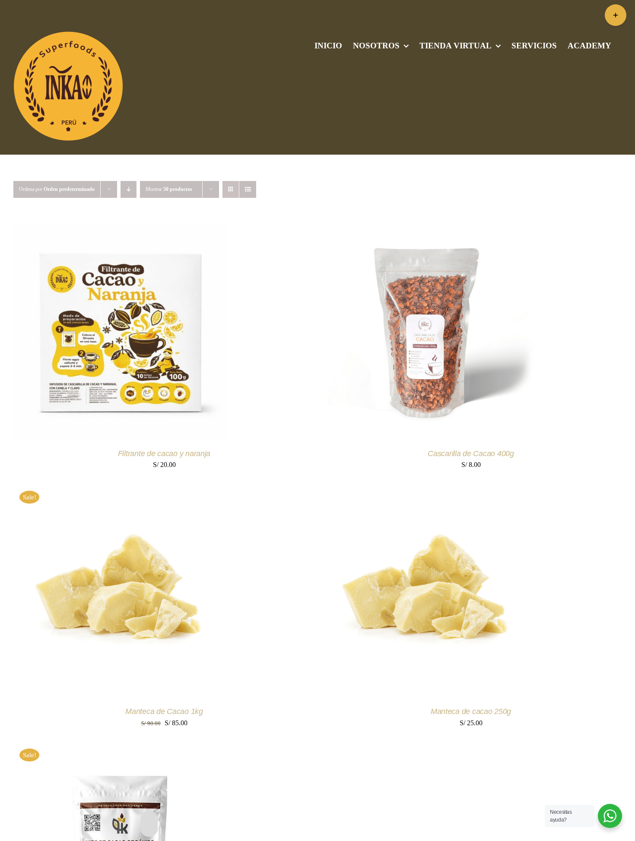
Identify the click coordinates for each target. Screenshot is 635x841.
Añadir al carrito (92, 333)
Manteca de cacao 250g (471, 711)
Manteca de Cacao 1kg (164, 711)
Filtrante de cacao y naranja (164, 453)
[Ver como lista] (247, 189)
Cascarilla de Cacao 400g (471, 453)
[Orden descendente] (128, 189)
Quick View (164, 333)
